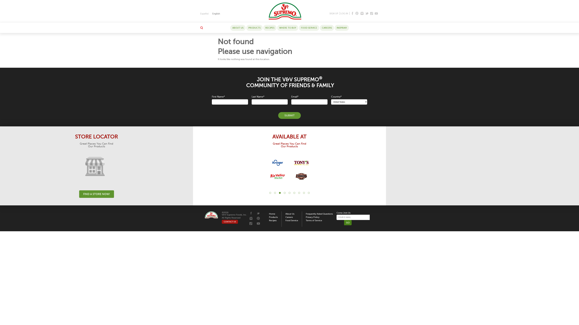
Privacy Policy (312, 217)
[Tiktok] (372, 13)
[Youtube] (376, 13)
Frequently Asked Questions (319, 214)
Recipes (269, 28)
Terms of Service (314, 220)
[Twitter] (367, 13)
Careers (327, 28)
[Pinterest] (357, 13)
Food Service (309, 28)
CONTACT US (230, 222)
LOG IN (344, 13)
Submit (289, 115)
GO (348, 222)
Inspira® (342, 28)
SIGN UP (333, 13)
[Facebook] (352, 13)
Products (254, 28)
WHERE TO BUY (287, 28)
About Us (238, 28)
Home (272, 214)
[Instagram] (362, 13)
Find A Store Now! (96, 194)
